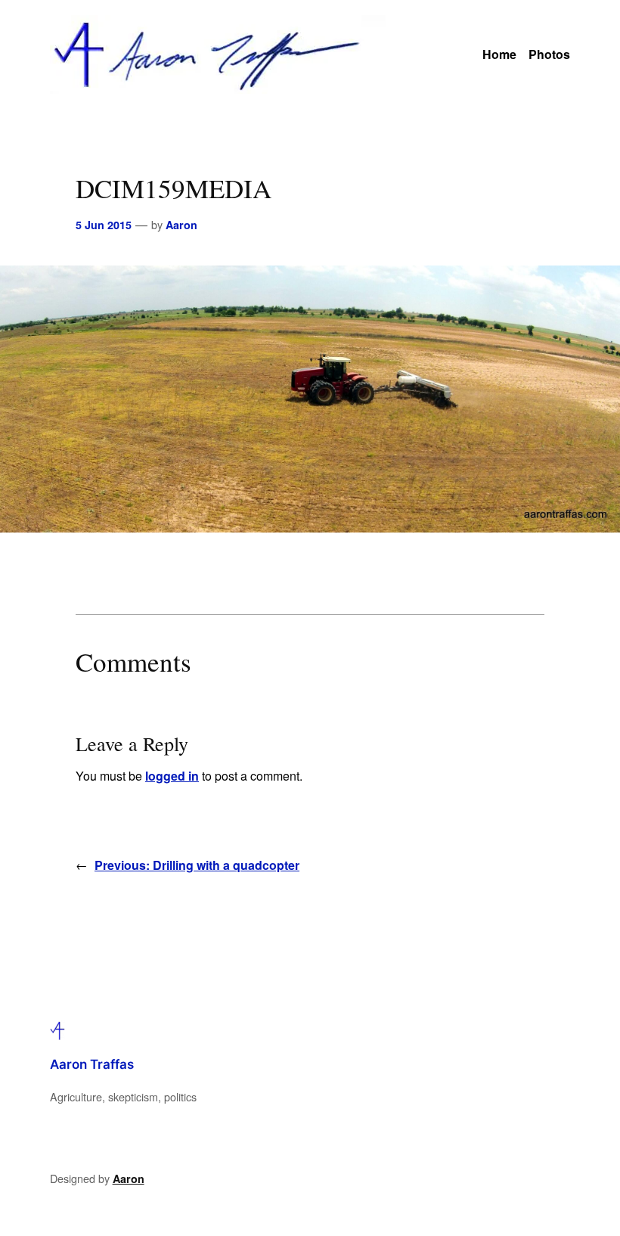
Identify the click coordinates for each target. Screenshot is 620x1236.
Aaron (181, 224)
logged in (172, 775)
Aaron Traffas (92, 1064)
